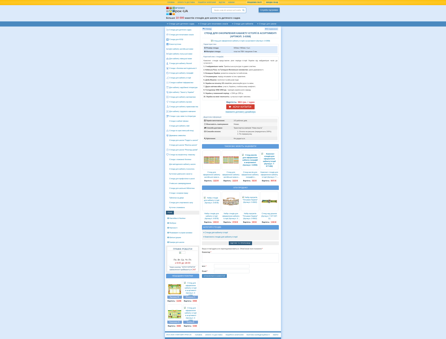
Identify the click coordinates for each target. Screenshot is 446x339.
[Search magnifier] (243, 10)
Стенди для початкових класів (181, 35)
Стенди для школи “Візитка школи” (183, 145)
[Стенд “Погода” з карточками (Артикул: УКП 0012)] (190, 289)
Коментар (206, 252)
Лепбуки (172, 223)
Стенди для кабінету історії (180, 78)
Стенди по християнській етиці (181, 131)
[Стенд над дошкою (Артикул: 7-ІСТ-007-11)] (269, 201)
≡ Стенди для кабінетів (242, 24)
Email (205, 271)
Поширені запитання (207, 2)
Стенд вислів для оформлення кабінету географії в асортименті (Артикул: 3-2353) (250, 174)
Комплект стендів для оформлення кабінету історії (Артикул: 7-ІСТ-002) (269, 174)
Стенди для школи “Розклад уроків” (183, 150)
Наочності (173, 228)
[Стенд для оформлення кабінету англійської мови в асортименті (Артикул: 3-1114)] (211, 160)
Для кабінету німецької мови (180, 59)
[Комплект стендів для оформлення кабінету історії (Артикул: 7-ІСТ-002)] (269, 160)
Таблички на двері (176, 198)
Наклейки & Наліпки (177, 218)
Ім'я (204, 266)
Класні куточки (175, 44)
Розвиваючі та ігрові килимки (180, 233)
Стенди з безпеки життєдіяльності (183, 68)
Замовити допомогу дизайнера (240, 112)
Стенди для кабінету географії (181, 73)
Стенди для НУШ (176, 39)
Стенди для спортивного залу (181, 203)
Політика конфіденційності (258, 335)
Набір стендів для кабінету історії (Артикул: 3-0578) (211, 215)
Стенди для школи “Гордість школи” (183, 140)
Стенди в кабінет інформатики (181, 82)
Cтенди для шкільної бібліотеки (182, 188)
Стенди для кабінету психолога (181, 169)
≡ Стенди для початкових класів (213, 24)
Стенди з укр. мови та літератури (182, 116)
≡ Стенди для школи (266, 24)
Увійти (275, 335)
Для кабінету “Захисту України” (181, 92)
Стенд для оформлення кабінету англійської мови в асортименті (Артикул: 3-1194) (231, 174)
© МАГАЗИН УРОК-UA (178, 335)
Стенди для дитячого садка (180, 30)
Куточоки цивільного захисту (180, 174)
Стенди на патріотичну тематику (182, 155)
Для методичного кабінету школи (182, 164)
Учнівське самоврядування (180, 183)
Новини (231, 2)
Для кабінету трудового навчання (182, 111)
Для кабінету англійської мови (181, 49)
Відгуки (222, 2)
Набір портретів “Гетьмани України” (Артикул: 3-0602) (250, 215)
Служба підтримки (269, 10)
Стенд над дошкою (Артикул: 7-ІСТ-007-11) (269, 215)
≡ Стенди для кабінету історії (215, 233)
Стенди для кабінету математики (182, 97)
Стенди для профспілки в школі (182, 179)
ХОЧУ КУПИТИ (242, 106)
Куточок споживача (177, 207)
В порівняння (272, 29)
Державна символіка (177, 135)
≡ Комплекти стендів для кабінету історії (220, 237)
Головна (171, 2)
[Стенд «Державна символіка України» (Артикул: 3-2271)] (174, 314)
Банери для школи (176, 242)
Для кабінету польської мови (180, 54)
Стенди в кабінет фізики (178, 121)
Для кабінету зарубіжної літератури (183, 87)
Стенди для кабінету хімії (179, 126)
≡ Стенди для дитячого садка (180, 24)
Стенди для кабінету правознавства (183, 107)
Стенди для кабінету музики (180, 102)
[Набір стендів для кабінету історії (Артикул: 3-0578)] (211, 201)
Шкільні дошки (175, 237)
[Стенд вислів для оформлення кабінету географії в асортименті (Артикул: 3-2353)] (250, 160)
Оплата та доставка (186, 2)
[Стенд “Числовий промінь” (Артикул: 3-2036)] (190, 314)
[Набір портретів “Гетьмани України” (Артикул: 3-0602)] (250, 201)
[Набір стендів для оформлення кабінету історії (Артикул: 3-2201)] (231, 201)
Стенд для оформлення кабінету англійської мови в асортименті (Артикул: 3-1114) (212, 174)
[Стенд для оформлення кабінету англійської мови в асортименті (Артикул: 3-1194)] (231, 160)
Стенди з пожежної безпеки (180, 159)
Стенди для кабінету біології (180, 63)
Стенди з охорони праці (178, 193)
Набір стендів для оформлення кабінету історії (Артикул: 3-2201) (230, 216)
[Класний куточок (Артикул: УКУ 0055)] (174, 289)
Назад (208, 29)
